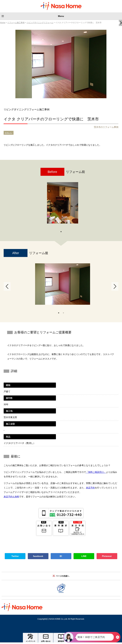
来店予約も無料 (11, 496)
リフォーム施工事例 (15, 22)
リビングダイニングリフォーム (40, 22)
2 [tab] (63, 312)
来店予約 (90, 487)
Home (2, 22)
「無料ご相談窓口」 (96, 472)
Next (115, 286)
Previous (7, 286)
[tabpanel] (63, 204)
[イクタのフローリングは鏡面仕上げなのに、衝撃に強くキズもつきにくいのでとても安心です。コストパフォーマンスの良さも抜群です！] (63, 284)
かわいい (8, 133)
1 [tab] (61, 231)
